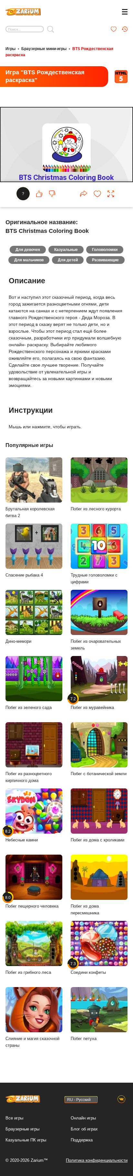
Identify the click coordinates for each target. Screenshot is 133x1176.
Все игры (14, 1118)
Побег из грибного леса (28, 972)
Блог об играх (84, 1129)
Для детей (68, 260)
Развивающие (105, 260)
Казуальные (66, 249)
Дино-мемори (18, 641)
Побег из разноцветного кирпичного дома (28, 777)
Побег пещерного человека (31, 902)
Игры (10, 49)
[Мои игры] (113, 29)
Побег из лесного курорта (96, 508)
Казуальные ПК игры (25, 1140)
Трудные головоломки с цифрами (94, 578)
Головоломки (105, 249)
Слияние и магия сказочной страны (32, 1042)
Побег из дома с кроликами (97, 840)
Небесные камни (21, 835)
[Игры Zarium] (23, 11)
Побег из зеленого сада (28, 707)
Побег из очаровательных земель (96, 644)
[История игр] (124, 29)
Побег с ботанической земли (99, 773)
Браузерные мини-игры (43, 49)
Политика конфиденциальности (97, 1160)
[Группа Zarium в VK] (121, 1099)
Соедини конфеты (88, 968)
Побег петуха (84, 1038)
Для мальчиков (29, 260)
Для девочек (27, 249)
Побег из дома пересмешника (85, 909)
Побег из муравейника (92, 703)
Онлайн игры (83, 1118)
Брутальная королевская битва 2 (30, 512)
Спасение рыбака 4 (24, 575)
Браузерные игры (22, 1129)
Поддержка (82, 1140)
